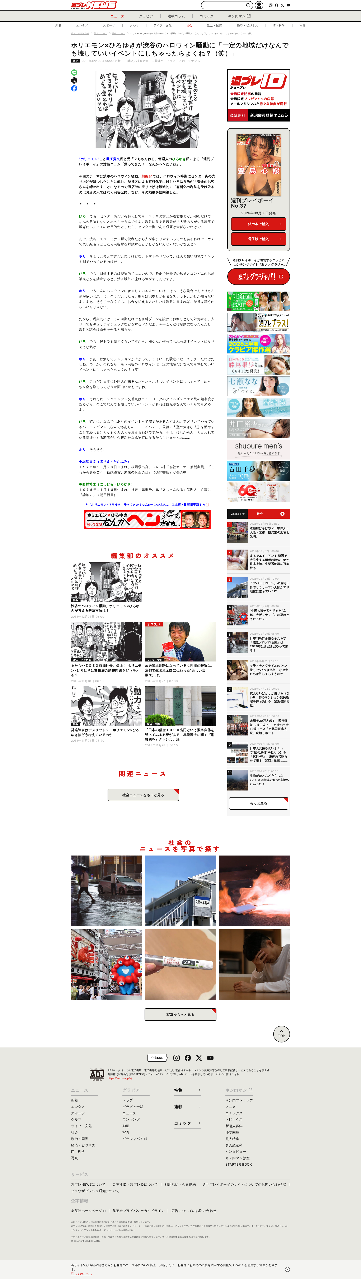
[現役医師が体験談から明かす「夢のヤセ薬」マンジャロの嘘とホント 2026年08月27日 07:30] (180, 964)
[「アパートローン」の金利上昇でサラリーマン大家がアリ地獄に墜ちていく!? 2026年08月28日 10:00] (180, 891)
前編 (145, 176)
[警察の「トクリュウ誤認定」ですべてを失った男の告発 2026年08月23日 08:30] (254, 964)
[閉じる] (287, 1269)
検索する (248, 5)
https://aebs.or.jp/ (120, 1078)
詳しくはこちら (81, 1273)
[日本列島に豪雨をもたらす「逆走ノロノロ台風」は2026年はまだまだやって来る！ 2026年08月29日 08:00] (106, 891)
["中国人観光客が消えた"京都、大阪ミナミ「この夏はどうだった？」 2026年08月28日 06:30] (106, 964)
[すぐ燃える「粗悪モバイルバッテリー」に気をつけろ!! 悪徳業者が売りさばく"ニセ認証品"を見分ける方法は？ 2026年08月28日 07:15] (254, 891)
